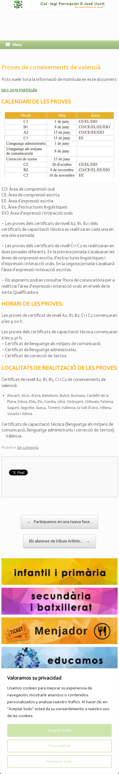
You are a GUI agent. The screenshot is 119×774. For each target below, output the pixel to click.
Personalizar (60, 745)
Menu (17, 44)
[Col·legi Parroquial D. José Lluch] (59, 16)
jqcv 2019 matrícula (19, 89)
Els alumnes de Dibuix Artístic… (59, 541)
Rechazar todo (59, 761)
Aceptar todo (59, 730)
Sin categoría (27, 447)
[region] (59, 721)
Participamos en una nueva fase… (59, 521)
